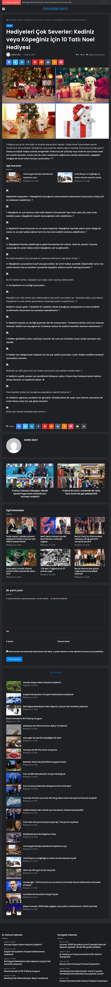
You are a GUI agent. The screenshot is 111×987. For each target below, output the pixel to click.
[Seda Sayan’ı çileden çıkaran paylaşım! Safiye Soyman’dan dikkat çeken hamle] (21, 525)
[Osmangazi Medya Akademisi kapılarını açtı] (13, 177)
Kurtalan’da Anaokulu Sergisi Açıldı (40, 894)
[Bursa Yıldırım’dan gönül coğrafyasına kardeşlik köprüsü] (90, 557)
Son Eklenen (56, 672)
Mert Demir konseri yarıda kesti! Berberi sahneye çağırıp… (53, 539)
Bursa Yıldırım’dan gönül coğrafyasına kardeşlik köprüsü (87, 571)
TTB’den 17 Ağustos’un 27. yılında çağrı (53, 570)
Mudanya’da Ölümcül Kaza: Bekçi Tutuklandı (45, 725)
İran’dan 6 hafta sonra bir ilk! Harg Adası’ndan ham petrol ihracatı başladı (60, 798)
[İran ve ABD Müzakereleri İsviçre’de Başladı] (13, 778)
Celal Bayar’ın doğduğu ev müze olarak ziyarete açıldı (49, 858)
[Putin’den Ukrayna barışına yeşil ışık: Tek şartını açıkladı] (13, 826)
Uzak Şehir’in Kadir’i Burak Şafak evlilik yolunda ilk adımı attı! (20, 571)
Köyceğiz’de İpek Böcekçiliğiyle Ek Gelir (42, 737)
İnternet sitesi (64, 641)
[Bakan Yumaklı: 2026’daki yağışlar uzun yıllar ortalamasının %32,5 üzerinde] (13, 910)
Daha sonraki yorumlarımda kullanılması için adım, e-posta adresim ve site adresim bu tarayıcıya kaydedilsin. (56, 651)
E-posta (10, 641)
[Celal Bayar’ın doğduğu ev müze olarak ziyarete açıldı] (65, 177)
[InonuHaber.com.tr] (55, 8)
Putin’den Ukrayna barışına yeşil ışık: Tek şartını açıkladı (50, 822)
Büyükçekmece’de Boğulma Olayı (39, 834)
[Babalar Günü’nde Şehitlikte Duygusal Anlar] (13, 766)
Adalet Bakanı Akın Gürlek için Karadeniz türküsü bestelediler (53, 810)
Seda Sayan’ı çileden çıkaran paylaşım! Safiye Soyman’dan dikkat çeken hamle (21, 539)
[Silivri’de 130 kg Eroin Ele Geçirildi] (13, 874)
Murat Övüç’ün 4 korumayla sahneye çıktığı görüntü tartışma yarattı (88, 539)
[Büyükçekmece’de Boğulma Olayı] (13, 838)
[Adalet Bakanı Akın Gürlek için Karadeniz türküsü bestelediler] (13, 814)
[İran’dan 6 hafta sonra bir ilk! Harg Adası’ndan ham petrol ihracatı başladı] (13, 802)
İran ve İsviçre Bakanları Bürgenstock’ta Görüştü (47, 786)
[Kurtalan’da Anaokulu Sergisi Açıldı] (13, 898)
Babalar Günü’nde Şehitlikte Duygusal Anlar (44, 762)
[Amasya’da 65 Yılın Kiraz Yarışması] (13, 754)
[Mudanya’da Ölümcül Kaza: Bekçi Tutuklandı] (13, 729)
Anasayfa (12, 20)
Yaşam (20, 20)
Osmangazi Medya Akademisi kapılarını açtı (45, 846)
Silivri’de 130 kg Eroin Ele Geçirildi (39, 870)
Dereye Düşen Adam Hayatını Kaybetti (42, 682)
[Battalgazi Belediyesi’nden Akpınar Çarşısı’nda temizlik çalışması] (13, 710)
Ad (8, 631)
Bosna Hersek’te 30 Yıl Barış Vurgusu (24, 718)
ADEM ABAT (16, 55)
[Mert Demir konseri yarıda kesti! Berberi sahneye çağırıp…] (55, 525)
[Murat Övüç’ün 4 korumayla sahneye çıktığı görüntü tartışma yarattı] (90, 525)
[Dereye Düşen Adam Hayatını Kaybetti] (13, 686)
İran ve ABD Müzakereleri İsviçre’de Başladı (44, 774)
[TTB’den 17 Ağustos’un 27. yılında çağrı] (55, 557)
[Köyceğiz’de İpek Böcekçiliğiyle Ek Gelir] (13, 741)
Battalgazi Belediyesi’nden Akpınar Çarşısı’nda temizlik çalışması (48, 2)
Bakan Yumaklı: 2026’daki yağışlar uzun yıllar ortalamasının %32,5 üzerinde (60, 906)
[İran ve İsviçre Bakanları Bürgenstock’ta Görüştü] (13, 790)
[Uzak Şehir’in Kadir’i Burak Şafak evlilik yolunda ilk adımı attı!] (21, 557)
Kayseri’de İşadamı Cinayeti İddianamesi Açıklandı (48, 694)
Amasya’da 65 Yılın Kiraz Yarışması (40, 750)
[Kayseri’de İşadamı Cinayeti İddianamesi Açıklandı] (13, 698)
